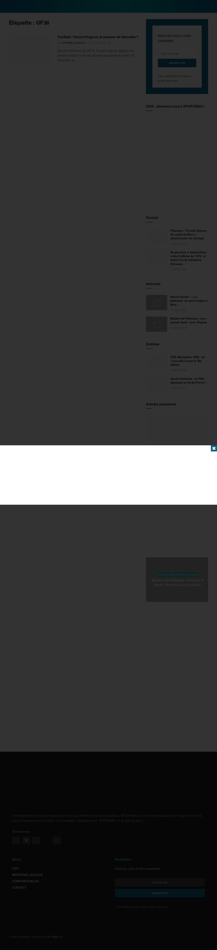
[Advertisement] (108, 475)
